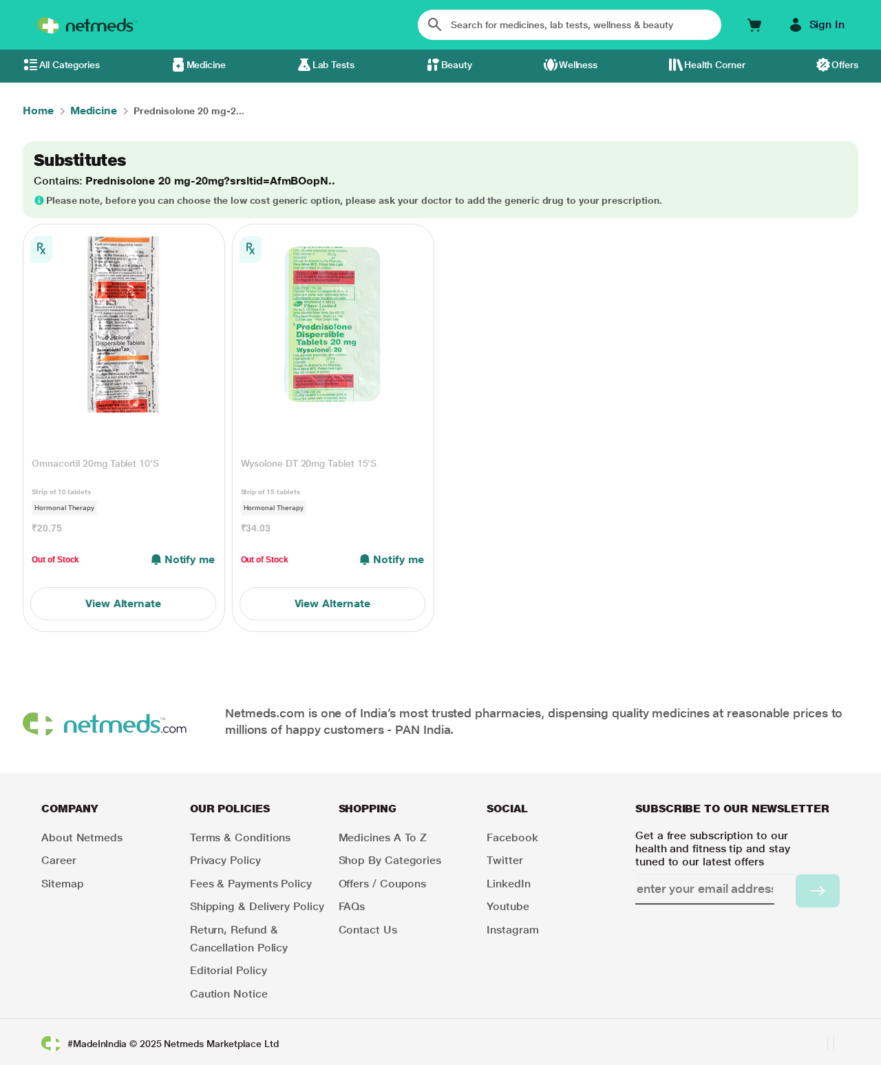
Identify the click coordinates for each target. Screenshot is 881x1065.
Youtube (508, 906)
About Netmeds (82, 837)
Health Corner (714, 64)
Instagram (512, 929)
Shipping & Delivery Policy (257, 906)
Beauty (457, 64)
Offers (844, 64)
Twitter (504, 860)
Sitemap (62, 883)
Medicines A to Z (383, 837)
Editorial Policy (228, 970)
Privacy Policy (225, 860)
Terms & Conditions (240, 837)
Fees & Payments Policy (251, 883)
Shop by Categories (390, 860)
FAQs (352, 906)
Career (58, 860)
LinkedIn (508, 883)
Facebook (512, 837)
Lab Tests (333, 64)
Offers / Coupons (383, 883)
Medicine (206, 64)
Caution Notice (229, 993)
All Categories (69, 64)
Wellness (578, 64)
